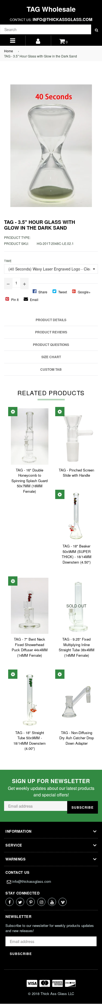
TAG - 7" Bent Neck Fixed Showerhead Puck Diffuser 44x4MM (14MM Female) (30, 647)
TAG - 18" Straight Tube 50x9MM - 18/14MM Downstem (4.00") (29, 740)
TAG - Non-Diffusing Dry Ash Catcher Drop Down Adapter (76, 738)
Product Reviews (51, 332)
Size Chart (51, 356)
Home (8, 50)
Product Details (51, 319)
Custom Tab (51, 369)
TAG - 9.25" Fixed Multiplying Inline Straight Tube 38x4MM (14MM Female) (76, 647)
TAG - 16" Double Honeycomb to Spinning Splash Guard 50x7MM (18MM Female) (29, 480)
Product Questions (51, 344)
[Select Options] (12, 411)
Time (7, 260)
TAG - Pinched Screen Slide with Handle (76, 472)
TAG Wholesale (51, 9)
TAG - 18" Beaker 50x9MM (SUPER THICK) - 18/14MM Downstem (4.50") (76, 554)
